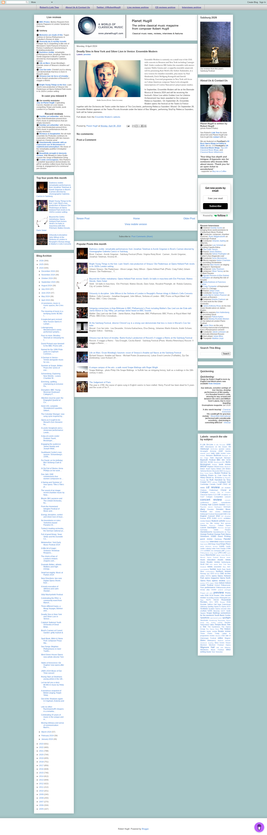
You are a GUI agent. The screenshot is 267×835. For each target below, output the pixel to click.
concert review (211, 499)
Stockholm (204, 620)
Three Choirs (206, 633)
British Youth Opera (208, 469)
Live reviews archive (138, 7)
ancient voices (225, 449)
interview (214, 541)
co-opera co (226, 495)
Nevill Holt (204, 564)
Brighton (210, 467)
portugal (228, 590)
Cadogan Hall (224, 482)
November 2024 (48, 275)
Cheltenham (213, 490)
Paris (202, 587)
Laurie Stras (208, 325)
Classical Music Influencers (211, 152)
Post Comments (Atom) (142, 236)
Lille (211, 551)
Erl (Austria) (226, 516)
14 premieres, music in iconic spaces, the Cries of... (52, 305)
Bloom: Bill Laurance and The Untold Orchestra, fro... (51, 500)
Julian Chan (214, 291)
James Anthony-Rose (212, 306)
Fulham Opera (224, 525)
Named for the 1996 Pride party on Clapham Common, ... (52, 351)
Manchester (211, 555)
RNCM (216, 600)
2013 (41, 780)
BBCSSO (203, 462)
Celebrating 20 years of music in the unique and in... (52, 717)
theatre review (224, 631)
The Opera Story (212, 629)
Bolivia (214, 464)
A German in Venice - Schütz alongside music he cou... (52, 360)
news (209, 566)
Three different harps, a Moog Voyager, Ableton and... (52, 608)
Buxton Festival (221, 473)
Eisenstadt (219, 514)
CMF (219, 495)
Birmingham (205, 464)
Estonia (203, 518)
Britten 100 (220, 469)
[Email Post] (128, 126)
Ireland (221, 542)
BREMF (203, 466)
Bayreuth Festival (208, 460)
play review (211, 590)
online (202, 576)
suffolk (220, 622)
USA (223, 636)
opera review (218, 580)
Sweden (228, 622)
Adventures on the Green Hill (218, 447)
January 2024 (47, 739)
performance (210, 587)
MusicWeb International (221, 416)
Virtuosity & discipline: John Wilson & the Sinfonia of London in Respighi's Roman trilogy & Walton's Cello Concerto (141, 293)
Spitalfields (205, 618)
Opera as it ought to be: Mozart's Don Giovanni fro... (51, 422)
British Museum (225, 467)
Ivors (205, 544)
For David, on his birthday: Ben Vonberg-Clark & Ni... (52, 462)
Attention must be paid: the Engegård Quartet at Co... (52, 400)
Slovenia (216, 611)
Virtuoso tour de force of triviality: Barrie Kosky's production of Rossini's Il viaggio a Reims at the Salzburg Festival (140, 338)
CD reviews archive (165, 7)
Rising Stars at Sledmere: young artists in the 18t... (52, 678)
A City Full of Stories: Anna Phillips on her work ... (52, 469)
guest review (206, 539)
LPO (220, 553)
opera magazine (212, 578)
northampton (210, 571)
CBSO (225, 484)
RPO (211, 602)
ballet (213, 453)
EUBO (214, 518)
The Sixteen (225, 629)
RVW (229, 602)
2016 (41, 769)
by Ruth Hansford (214, 480)
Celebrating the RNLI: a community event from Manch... (51, 600)
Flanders (203, 525)
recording (210, 598)
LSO (224, 553)
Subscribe (215, 206)
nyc (208, 573)
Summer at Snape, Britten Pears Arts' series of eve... (52, 368)
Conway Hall (205, 505)
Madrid (202, 555)
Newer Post (83, 218)
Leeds (221, 546)
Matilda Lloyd (217, 338)
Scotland (204, 609)
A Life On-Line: (220, 445)
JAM (209, 544)
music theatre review (210, 562)
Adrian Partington (219, 254)
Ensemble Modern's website (107, 117)
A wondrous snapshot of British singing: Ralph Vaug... (51, 693)
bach (208, 453)
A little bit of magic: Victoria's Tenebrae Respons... (50, 550)
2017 (41, 765)
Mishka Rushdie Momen (219, 319)
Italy (201, 544)
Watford (220, 640)
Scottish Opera (214, 609)
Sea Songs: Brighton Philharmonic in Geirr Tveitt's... (51, 649)
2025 (41, 264)
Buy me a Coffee (219, 171)
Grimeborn (204, 536)
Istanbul (228, 542)
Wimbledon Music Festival (212, 650)
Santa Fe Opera (220, 606)
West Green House (223, 643)
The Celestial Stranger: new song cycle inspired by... (52, 415)
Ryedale (203, 604)
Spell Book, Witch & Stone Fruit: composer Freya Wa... (52, 640)
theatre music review (208, 631)
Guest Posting (224, 536)
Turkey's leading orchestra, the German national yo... (52, 529)
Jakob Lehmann (219, 332)
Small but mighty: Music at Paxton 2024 (52, 574)
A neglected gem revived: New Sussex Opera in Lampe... (51, 321)
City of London (224, 492)
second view (226, 609)
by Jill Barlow (217, 477)
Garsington (211, 527)
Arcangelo (204, 451)
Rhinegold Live (225, 598)
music (229, 557)
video (220, 638)
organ (212, 583)
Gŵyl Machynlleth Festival (52, 595)
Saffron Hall (211, 604)
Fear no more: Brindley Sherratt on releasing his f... (52, 338)
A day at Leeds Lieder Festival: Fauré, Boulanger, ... (50, 438)
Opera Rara (205, 581)
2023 (41, 744)
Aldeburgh (204, 449)
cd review (213, 487)
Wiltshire (228, 647)
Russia (222, 602)
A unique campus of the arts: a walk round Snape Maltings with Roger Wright (123, 367)
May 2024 (45, 296)
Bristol (216, 467)
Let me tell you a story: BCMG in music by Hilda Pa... (52, 684)
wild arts (219, 647)
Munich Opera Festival (209, 557)
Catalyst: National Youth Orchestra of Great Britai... (51, 624)
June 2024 (46, 293)
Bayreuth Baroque (223, 458)
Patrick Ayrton (217, 317)
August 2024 (47, 286)
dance (210, 507)
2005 (41, 809)
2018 (41, 762)
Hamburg (218, 539)
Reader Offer (219, 595)
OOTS (208, 576)
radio (202, 595)
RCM (211, 595)
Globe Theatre (222, 530)
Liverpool (217, 551)
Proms (228, 593)
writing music (205, 652)
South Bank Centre (222, 615)
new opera (214, 564)
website (228, 640)
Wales (203, 640)
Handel (227, 539)
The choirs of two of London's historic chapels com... (49, 558)
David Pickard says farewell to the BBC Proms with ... (52, 345)
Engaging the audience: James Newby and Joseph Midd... (51, 446)
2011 (41, 787)
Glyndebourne (206, 532)
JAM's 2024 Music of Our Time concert (51, 672)
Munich (228, 555)
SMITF (223, 611)
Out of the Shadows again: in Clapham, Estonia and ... (52, 701)
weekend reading (206, 643)
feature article (218, 521)
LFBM (228, 548)
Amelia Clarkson (219, 299)
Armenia (213, 451)
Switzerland (204, 625)
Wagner (228, 638)
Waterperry (211, 640)
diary (202, 509)
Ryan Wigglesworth (217, 236)
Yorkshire (219, 652)
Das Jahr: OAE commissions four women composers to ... (52, 476)
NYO (212, 573)
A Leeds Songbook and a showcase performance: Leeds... (52, 430)
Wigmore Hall (207, 647)
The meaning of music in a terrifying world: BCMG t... (52, 313)
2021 (41, 751)
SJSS (210, 611)
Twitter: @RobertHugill (109, 7)
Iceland (203, 542)
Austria (228, 451)
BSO (221, 471)
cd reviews (226, 488)
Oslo (216, 583)
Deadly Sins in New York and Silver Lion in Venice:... (51, 616)
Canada (212, 484)
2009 (41, 794)
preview (87, 54)
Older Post (189, 218)
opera (214, 576)
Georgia (228, 527)
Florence (212, 525)
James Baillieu (215, 252)
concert (228, 497)
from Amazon (214, 384)
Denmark (227, 507)
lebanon (208, 546)
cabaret (214, 482)
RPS (216, 602)
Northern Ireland (223, 571)
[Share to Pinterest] (145, 126)
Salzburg (203, 606)
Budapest (227, 471)
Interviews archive (191, 7)
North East (221, 569)
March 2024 (46, 732)
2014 (41, 776)
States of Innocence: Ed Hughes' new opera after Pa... (52, 665)
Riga (201, 600)
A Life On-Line (206, 445)
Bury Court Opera (207, 473)
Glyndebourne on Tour (222, 532)
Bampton (209, 455)
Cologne (209, 497)
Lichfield (207, 551)
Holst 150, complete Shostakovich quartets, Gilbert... (51, 408)
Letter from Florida (218, 548)
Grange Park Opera (222, 534)
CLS (214, 495)
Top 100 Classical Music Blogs (213, 149)
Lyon (229, 553)
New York (222, 564)
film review (214, 523)
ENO (218, 516)
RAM (206, 595)
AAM (229, 445)
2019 (41, 758)
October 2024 (47, 278)
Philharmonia (221, 587)
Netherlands (226, 562)
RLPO (208, 600)
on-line (228, 573)
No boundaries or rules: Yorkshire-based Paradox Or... (51, 522)
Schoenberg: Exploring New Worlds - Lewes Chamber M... (51, 376)
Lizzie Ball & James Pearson (215, 295)
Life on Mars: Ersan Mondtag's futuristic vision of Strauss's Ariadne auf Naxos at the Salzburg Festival (135, 353)
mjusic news (220, 555)
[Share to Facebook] (142, 126)
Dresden (210, 509)
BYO (209, 482)
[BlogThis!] (136, 126)
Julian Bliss (218, 336)
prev (211, 593)
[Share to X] (139, 126)
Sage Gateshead (224, 604)
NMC (229, 567)
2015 (41, 773)
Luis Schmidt (217, 245)
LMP (223, 551)
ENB (229, 514)
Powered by (208, 215)
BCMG (210, 462)
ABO (202, 447)
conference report (208, 502)
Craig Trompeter (210, 286)
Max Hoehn (215, 265)
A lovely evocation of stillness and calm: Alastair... (50, 588)
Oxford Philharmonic (222, 585)
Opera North (225, 578)
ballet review (221, 453)
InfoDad (227, 423)
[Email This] (133, 126)
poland (220, 590)
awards (202, 453)
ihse (207, 542)
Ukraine (218, 636)
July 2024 (45, 289)
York (213, 652)
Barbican (217, 455)
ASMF (220, 451)
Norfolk (213, 569)
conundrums (226, 502)
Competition (218, 497)
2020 (41, 755)
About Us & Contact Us (78, 7)
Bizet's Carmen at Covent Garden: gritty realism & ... (52, 632)
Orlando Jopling (219, 241)
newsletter (218, 567)
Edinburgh (227, 512)
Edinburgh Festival (207, 514)
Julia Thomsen (218, 269)
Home (136, 218)
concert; (228, 500)
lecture (215, 546)
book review (225, 464)
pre (207, 593)
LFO (201, 551)
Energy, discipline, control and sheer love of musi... (52, 516)
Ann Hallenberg (222, 312)
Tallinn (212, 625)
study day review (208, 622)
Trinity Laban (221, 633)
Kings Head (215, 544)
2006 (41, 805)
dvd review (215, 512)
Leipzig (208, 548)
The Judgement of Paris (100, 382)
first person (226, 523)
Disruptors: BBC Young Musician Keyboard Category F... (50, 392)
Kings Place (225, 544)
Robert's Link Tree (49, 7)
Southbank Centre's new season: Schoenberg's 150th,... (51, 454)
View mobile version (136, 224)
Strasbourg (213, 620)
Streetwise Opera (224, 620)
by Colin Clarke (221, 475)
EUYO (220, 518)
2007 (41, 802)
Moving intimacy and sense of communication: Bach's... (52, 725)
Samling (210, 606)
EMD (225, 514)
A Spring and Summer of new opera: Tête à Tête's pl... (52, 484)
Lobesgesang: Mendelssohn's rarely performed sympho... (51, 329)
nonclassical (204, 569)
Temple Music (221, 625)
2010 (41, 791)
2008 (41, 798)
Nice (224, 567)
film (207, 523)
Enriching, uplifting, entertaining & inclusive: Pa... (52, 384)
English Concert (207, 516)
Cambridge (204, 484)
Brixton (209, 471)
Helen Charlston (223, 260)
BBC (219, 460)
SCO (229, 606)
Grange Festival (207, 534)
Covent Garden (218, 505)
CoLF (202, 497)
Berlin (228, 462)
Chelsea (203, 490)
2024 (41, 268)
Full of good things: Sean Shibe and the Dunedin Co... (52, 536)
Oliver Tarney (217, 271)
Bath (212, 458)
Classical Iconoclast (226, 411)
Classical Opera (206, 495)
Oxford (221, 583)
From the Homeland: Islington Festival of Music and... (50, 508)
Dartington (218, 507)
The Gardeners (214, 627)
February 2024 (47, 736)
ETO (209, 518)
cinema (212, 492)
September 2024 (48, 282)
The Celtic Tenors (210, 249)
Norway (203, 573)
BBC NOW (226, 460)
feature (208, 521)
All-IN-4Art (214, 449)
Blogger (145, 829)
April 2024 (46, 300)
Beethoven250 (219, 462)
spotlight (226, 617)
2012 (41, 784)
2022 (41, 747)
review (216, 598)
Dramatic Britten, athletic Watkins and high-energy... (51, 566)
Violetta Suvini (216, 228)
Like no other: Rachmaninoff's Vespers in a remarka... (52, 709)
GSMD (213, 536)
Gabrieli (203, 527)
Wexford (203, 645)
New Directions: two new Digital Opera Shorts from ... (51, 580)
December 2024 (48, 271)
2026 (41, 261)
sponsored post (216, 618)
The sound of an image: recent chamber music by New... (52, 492)
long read (213, 553)
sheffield (203, 611)
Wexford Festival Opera (220, 645)
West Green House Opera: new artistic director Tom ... (52, 657)
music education (208, 560)
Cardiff (219, 484)
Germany (203, 530)
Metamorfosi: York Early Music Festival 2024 (51, 543)
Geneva (221, 527)
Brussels (215, 471)
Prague (203, 593)
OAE (222, 573)
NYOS (217, 573)
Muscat (222, 557)
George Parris (218, 293)
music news (224, 559)
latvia (202, 546)
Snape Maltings (213, 613)
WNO (228, 650)
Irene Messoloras (219, 258)
